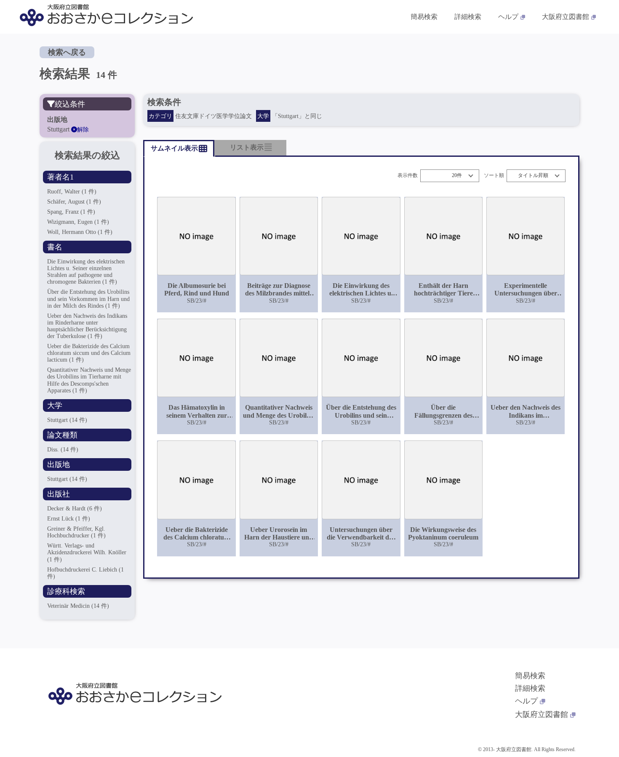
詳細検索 (467, 16)
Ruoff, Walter (71, 191)
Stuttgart (67, 420)
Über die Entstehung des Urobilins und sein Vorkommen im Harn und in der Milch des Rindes (88, 299)
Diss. (62, 449)
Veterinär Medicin (78, 606)
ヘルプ (508, 16)
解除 (83, 129)
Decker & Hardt (74, 508)
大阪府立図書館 (565, 16)
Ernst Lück (68, 518)
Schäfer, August (74, 202)
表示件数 (408, 175)
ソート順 (494, 175)
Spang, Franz (71, 212)
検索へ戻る (67, 52)
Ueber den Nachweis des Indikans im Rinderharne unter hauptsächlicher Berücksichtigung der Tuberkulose (87, 326)
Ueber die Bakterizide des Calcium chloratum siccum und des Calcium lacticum (89, 353)
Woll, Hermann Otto (79, 232)
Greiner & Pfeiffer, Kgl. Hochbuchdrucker (76, 532)
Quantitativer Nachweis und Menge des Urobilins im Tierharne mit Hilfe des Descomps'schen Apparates (89, 380)
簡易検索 (424, 16)
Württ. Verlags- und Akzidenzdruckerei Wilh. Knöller (86, 552)
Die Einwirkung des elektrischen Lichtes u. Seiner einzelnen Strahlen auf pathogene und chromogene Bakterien (86, 271)
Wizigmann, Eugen (78, 222)
